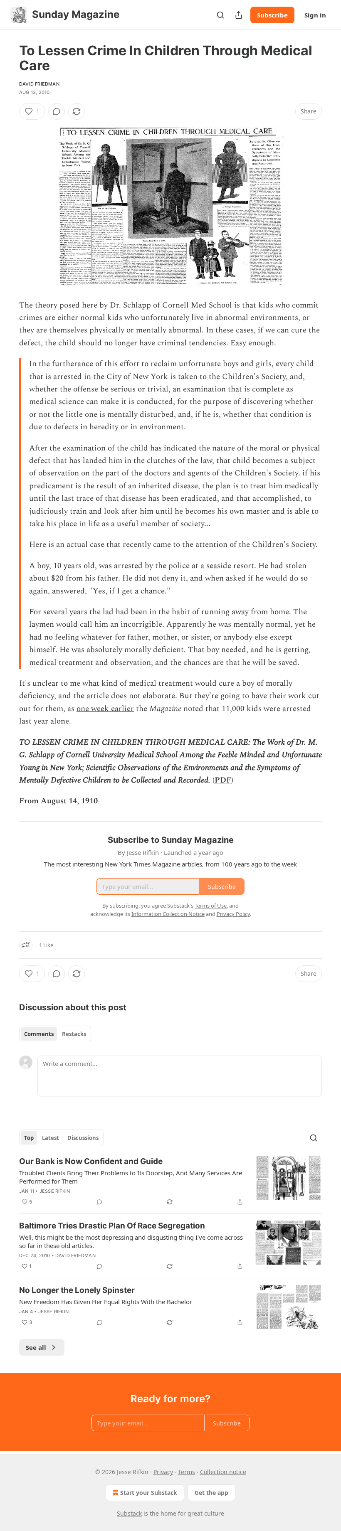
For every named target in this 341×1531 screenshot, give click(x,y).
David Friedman (39, 84)
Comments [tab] (39, 1034)
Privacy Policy (233, 914)
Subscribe (272, 15)
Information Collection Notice (168, 914)
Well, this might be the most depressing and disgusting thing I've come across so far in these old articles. (131, 1241)
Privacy (163, 1472)
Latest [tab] (50, 1138)
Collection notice (223, 1472)
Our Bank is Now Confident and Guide (91, 1161)
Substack (129, 1513)
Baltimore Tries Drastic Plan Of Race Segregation (112, 1226)
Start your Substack (148, 1493)
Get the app (211, 1493)
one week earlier (105, 709)
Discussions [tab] (83, 1138)
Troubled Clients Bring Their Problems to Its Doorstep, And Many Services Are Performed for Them (130, 1177)
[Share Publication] (238, 15)
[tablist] (55, 1034)
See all (36, 1347)
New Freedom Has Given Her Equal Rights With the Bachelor (105, 1301)
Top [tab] (29, 1138)
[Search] (220, 15)
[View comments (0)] (56, 111)
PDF (223, 780)
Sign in (315, 15)
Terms (186, 1472)
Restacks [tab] (74, 1034)
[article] (170, 1181)
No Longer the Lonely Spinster (77, 1290)
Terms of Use (211, 905)
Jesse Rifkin (55, 1191)
